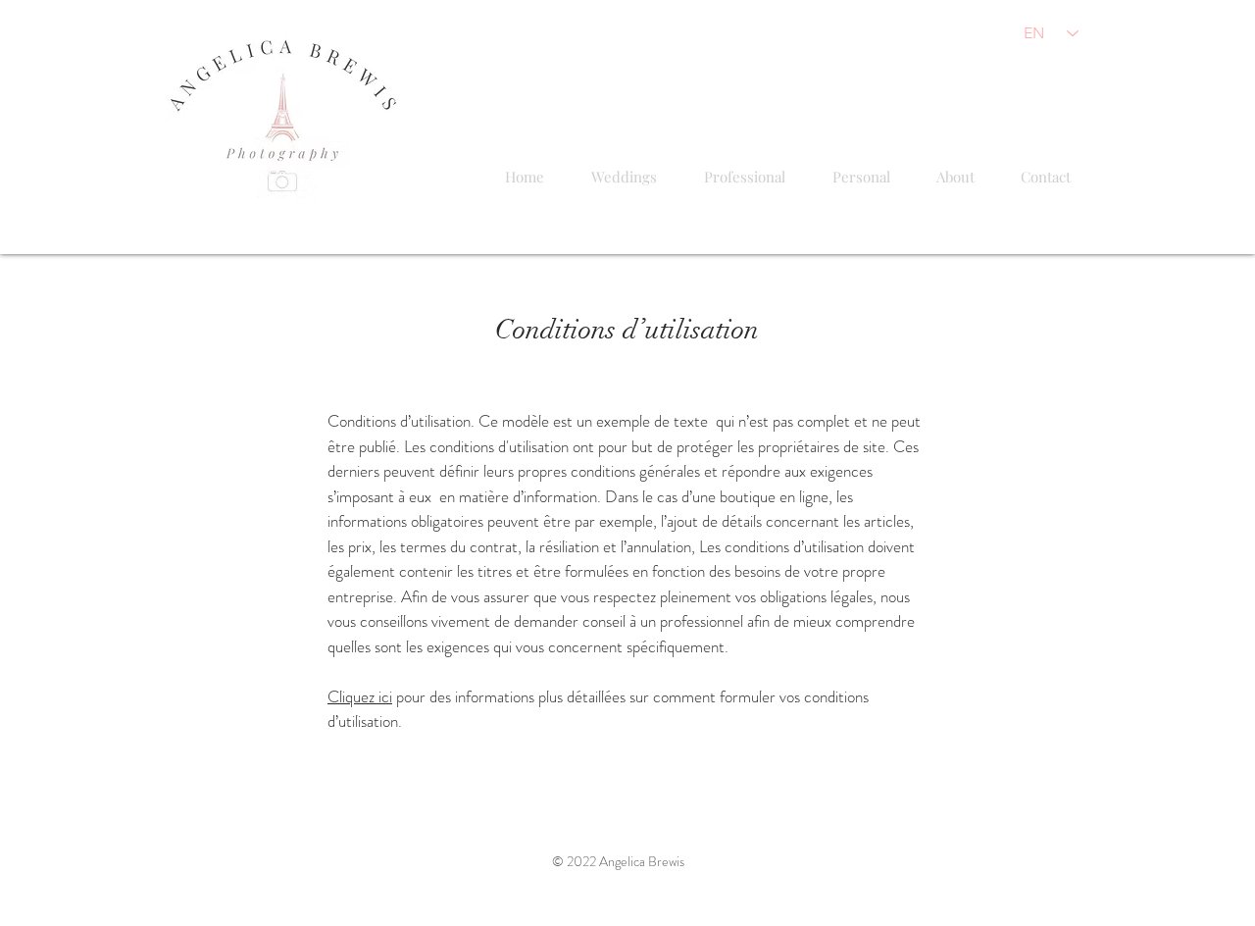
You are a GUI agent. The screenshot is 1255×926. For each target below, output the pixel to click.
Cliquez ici (359, 696)
